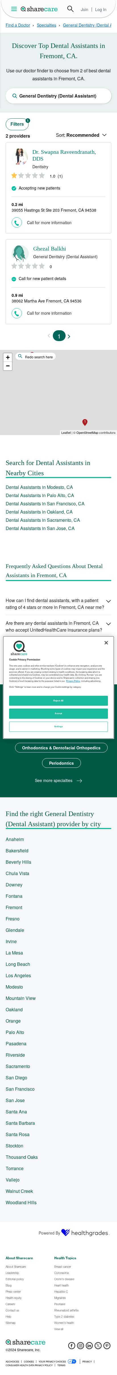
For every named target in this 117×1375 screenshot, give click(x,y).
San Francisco (20, 1089)
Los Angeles (18, 975)
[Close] (106, 642)
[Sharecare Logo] (39, 9)
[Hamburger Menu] (15, 9)
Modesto (14, 986)
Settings (58, 726)
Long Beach (18, 964)
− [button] (8, 365)
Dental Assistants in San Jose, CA (40, 528)
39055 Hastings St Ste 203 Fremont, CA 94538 (54, 210)
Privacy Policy (73, 681)
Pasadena (16, 1043)
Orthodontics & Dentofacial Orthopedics (61, 747)
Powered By (49, 1233)
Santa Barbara (20, 1123)
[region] (58, 687)
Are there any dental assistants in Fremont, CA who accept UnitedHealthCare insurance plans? (54, 626)
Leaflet (66, 432)
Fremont (14, 907)
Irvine (11, 941)
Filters (20, 123)
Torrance (15, 1168)
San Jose (15, 1100)
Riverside (15, 1055)
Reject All (58, 700)
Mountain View (21, 998)
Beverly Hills (18, 862)
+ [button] (8, 357)
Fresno (13, 918)
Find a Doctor (18, 25)
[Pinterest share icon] (107, 1347)
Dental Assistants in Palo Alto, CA (40, 495)
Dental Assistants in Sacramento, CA (43, 520)
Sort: (77, 135)
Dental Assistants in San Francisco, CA (45, 503)
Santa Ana (16, 1111)
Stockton (14, 1145)
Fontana (14, 896)
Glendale (15, 930)
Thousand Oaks (22, 1157)
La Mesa (14, 952)
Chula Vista (17, 873)
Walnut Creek (19, 1191)
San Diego (16, 1077)
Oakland (14, 1009)
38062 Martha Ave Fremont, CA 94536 (47, 301)
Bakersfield (17, 850)
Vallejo (13, 1179)
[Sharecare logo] (58, 1342)
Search (70, 8)
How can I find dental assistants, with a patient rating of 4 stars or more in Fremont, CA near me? (55, 603)
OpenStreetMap (87, 432)
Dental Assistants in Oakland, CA (39, 511)
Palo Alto (15, 1032)
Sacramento (18, 1066)
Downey (14, 884)
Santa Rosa (18, 1134)
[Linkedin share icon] (89, 1347)
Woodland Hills (21, 1202)
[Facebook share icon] (71, 1347)
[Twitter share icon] (98, 1347)
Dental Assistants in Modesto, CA (39, 487)
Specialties (46, 25)
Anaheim (15, 839)
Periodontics (61, 763)
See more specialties (54, 780)
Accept (58, 713)
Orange (13, 1020)
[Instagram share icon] (80, 1347)
